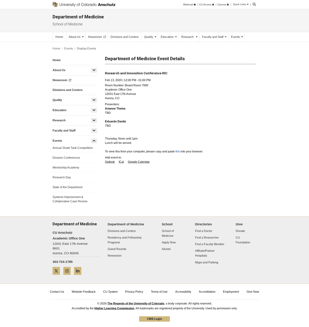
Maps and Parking (206, 262)
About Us (75, 36)
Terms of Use (159, 291)
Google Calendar (139, 161)
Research (188, 36)
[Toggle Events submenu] (94, 140)
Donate (240, 230)
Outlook (110, 161)
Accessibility (183, 291)
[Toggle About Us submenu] (94, 70)
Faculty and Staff (213, 36)
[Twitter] (58, 276)
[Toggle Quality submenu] (94, 100)
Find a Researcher (207, 237)
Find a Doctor (203, 230)
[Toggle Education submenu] (94, 110)
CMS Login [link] (154, 319)
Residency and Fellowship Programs (124, 240)
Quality (149, 36)
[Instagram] (68, 276)
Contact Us (57, 291)
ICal (121, 161)
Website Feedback (83, 291)
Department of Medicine (78, 16)
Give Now (253, 291)
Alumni (166, 249)
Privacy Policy (134, 291)
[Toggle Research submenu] (94, 120)
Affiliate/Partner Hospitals (205, 253)
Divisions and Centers (122, 230)
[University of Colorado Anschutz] (84, 4)
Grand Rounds (117, 249)
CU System (110, 291)
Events (236, 36)
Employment (231, 291)
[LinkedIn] (79, 276)
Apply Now (169, 242)
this (177, 151)
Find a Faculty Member (209, 244)
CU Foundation (243, 240)
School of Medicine (68, 24)
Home (56, 48)
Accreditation (207, 291)
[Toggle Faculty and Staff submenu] (94, 130)
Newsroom (114, 255)
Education (167, 36)
